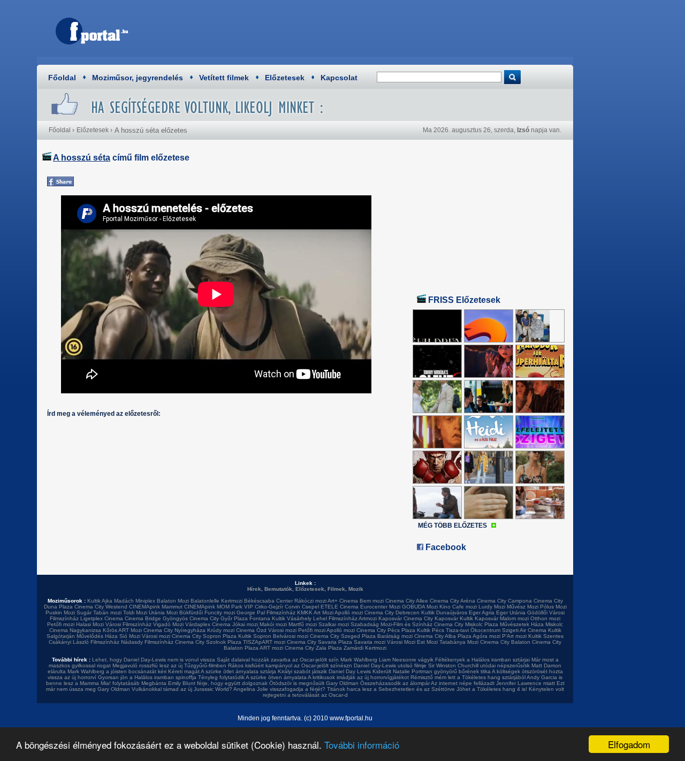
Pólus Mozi (553, 607)
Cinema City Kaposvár (431, 618)
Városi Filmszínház (128, 624)
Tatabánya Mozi (458, 642)
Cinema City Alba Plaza (442, 636)
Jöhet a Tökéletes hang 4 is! (491, 689)
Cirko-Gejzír (269, 607)
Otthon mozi (545, 618)
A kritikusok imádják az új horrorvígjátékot (358, 677)
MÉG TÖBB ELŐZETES (452, 525)
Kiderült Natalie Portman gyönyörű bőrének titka (431, 671)
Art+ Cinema (343, 601)
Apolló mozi (348, 612)
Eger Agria (481, 612)
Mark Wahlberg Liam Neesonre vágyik (386, 660)
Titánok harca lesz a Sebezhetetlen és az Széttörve (391, 689)
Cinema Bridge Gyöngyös (156, 618)
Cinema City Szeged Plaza (343, 636)
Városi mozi (282, 630)
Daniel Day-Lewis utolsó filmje (390, 665)
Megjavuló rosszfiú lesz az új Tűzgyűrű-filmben (169, 665)
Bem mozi (372, 601)
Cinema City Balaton (505, 642)
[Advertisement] (372, 29)
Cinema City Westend (100, 607)
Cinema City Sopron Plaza (204, 636)
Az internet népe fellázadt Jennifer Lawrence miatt (493, 683)
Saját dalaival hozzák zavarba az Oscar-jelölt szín (278, 660)
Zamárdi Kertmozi (365, 648)
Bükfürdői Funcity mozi (207, 612)
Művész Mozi (522, 607)
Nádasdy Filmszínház (147, 642)
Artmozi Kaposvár (380, 618)
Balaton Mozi (173, 601)
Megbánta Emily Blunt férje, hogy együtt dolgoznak (204, 683)
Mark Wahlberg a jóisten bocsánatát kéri (116, 671)
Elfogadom (629, 744)
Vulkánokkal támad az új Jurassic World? (182, 689)
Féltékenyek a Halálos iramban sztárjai (482, 660)
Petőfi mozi (60, 624)
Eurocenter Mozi (380, 607)
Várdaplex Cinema (208, 624)
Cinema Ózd (251, 630)
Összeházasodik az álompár (395, 683)
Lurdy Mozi (491, 607)
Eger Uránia (511, 612)
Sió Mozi (129, 636)
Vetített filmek (224, 77)
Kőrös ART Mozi (122, 630)
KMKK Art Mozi (315, 612)
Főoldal (62, 77)
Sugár (84, 612)
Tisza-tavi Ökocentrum (473, 630)
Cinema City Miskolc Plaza (466, 624)
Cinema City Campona (504, 601)
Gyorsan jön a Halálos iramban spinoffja (147, 677)
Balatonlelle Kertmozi (216, 601)
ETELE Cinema (340, 607)
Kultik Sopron (254, 636)
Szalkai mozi (333, 624)
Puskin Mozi (60, 612)
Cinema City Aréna (452, 601)
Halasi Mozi (90, 624)
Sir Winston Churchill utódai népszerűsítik (479, 665)
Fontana (259, 618)
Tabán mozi (107, 612)
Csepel (310, 607)
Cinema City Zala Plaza (313, 648)
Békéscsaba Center (268, 601)
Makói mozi (273, 624)
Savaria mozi (369, 642)
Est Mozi (427, 642)
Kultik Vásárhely (291, 618)
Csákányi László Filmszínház (84, 642)
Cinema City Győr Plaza (218, 618)
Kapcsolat (339, 77)
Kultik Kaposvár (479, 618)
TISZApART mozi (264, 642)
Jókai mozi (245, 624)
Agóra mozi (486, 636)
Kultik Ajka (99, 601)
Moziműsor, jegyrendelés (137, 77)
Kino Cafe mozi (458, 607)
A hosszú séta (81, 157)
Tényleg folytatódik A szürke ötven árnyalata (252, 677)
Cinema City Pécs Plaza (385, 630)
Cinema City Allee (406, 601)
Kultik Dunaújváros (444, 612)
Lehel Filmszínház (335, 618)
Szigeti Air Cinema (524, 630)
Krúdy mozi (220, 630)
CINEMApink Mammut (155, 607)
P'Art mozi (514, 636)
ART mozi (271, 648)
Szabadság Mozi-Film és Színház (391, 624)
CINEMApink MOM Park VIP (218, 607)
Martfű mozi (302, 624)
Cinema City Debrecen (392, 612)
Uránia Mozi (163, 612)
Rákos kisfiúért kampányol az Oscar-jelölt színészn (290, 665)
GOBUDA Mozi (420, 607)
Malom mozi (514, 618)
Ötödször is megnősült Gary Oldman (314, 683)
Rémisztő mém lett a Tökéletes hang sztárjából (468, 677)
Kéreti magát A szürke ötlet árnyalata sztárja (222, 671)
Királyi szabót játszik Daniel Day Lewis (324, 671)
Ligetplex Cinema (101, 618)
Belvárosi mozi (290, 636)
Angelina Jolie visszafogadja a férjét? (279, 689)
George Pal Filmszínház (266, 612)
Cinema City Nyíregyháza (174, 630)
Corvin (292, 607)
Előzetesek (285, 77)
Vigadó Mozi (168, 624)
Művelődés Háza (97, 636)
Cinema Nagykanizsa (75, 630)
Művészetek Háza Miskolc (531, 624)
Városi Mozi (401, 642)
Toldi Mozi (135, 612)
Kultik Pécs (430, 630)
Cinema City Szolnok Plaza (208, 642)
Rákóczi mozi (310, 601)
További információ (361, 744)
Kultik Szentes (546, 636)
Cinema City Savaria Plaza (319, 642)
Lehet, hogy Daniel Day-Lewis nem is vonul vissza (153, 660)
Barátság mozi (395, 636)
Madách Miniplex (134, 601)
